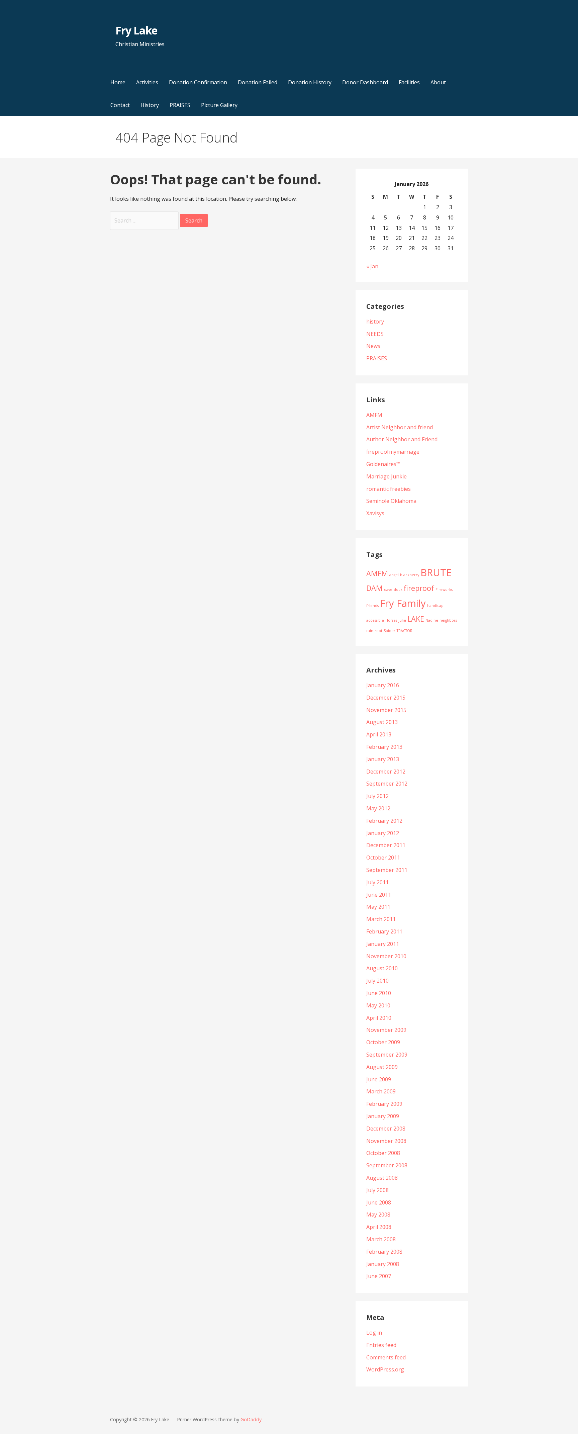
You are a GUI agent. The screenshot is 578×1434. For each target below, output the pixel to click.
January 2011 (382, 944)
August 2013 (382, 722)
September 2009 (386, 1054)
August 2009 (382, 1067)
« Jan (372, 266)
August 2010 (382, 968)
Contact (120, 105)
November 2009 (386, 1030)
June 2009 (378, 1079)
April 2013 (378, 734)
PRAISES (180, 105)
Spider (389, 630)
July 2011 (377, 882)
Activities (147, 82)
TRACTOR (404, 630)
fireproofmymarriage (392, 451)
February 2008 (384, 1251)
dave (388, 589)
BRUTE (436, 572)
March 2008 (381, 1239)
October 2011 (383, 857)
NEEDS (375, 334)
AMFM (374, 415)
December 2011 (385, 845)
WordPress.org (385, 1369)
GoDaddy (251, 1419)
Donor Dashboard (365, 82)
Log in (374, 1332)
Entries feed (381, 1345)
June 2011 (378, 894)
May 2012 (378, 808)
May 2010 (378, 1005)
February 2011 (384, 931)
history (375, 321)
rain (369, 630)
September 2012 (386, 783)
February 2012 (384, 820)
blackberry (409, 574)
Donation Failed (257, 82)
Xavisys (375, 513)
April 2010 (378, 1017)
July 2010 (377, 980)
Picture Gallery (219, 105)
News (373, 346)
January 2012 (382, 833)
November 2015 (386, 710)
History (149, 105)
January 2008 (382, 1264)
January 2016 (382, 685)
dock (398, 589)
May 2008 (378, 1214)
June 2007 (378, 1276)
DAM (374, 588)
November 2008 (386, 1141)
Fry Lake (136, 30)
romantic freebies (388, 488)
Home (117, 82)
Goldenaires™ (383, 464)
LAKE (415, 619)
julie (402, 620)
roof (378, 630)
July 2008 (377, 1190)
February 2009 (384, 1103)
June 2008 (378, 1202)
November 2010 (386, 956)
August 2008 (382, 1177)
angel (394, 574)
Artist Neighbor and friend (399, 427)
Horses (391, 620)
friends (372, 605)
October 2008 (383, 1153)
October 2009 (383, 1042)
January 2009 (382, 1116)
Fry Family (403, 603)
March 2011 (381, 919)
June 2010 (378, 993)
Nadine (431, 620)
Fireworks (444, 589)
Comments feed (386, 1357)
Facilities (409, 82)
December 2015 (385, 697)
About (438, 82)
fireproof (419, 588)
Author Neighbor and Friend (402, 439)
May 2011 (378, 906)
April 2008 (378, 1227)
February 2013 (384, 746)
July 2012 (377, 796)
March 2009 (381, 1091)
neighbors (448, 620)
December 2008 (385, 1128)
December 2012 (385, 771)
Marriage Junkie (386, 476)
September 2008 (386, 1165)
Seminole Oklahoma (391, 501)
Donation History (309, 82)
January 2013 (382, 759)
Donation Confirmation (198, 82)
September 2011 (386, 870)
